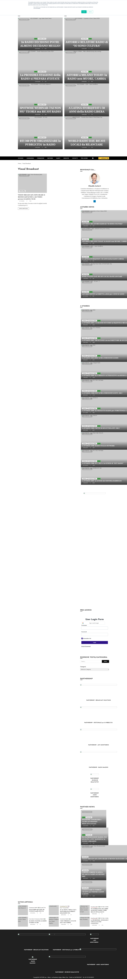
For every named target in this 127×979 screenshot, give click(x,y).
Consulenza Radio (64, 919)
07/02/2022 (85, 325)
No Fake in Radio (104, 906)
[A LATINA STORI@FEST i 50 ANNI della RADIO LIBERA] (86, 99)
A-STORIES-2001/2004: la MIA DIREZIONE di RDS (100, 358)
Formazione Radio (92, 320)
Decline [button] (90, 11)
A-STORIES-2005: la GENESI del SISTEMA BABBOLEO (102, 481)
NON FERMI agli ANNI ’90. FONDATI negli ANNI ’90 (37, 910)
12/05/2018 (85, 483)
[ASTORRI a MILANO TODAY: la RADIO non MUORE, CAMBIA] (86, 66)
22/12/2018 (85, 465)
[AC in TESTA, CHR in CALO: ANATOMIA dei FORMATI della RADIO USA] (54, 910)
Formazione (40, 158)
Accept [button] (84, 11)
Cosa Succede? (94, 906)
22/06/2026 (37, 81)
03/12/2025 (85, 296)
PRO (68, 906)
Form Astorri (31, 919)
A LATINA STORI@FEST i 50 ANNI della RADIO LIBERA (87, 109)
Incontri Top (43, 907)
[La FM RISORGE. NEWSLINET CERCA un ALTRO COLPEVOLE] (85, 922)
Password (84, 631)
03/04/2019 (85, 447)
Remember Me (87, 638)
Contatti (75, 158)
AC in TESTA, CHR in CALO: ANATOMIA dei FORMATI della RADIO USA (68, 911)
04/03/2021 (85, 395)
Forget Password (85, 646)
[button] (97, 158)
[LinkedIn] (94, 201)
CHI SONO (20, 158)
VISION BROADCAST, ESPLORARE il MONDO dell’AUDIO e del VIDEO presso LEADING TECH (31, 197)
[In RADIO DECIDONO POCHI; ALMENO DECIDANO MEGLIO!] (40, 34)
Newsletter (104, 158)
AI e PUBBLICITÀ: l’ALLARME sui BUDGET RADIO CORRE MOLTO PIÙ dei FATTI (99, 910)
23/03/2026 (85, 825)
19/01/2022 (85, 342)
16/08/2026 (94, 925)
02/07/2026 (37, 48)
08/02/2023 (85, 878)
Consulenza (30, 158)
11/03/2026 (84, 147)
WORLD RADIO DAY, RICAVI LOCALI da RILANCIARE (86, 142)
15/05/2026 (37, 147)
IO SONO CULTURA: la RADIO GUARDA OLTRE (38, 921)
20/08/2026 (63, 914)
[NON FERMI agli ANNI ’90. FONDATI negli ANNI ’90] (23, 910)
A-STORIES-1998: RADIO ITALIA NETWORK (98, 446)
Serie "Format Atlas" (64, 907)
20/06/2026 (37, 114)
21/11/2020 (85, 412)
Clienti (58, 158)
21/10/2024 (21, 201)
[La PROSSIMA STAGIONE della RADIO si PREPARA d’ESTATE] (40, 66)
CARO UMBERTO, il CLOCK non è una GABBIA (68, 921)
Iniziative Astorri (42, 38)
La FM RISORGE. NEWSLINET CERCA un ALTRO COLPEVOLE (99, 921)
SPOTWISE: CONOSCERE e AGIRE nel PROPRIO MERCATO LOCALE (91, 822)
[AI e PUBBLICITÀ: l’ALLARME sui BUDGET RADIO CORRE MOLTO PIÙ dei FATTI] (85, 910)
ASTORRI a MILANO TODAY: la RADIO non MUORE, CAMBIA (87, 76)
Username (84, 625)
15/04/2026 (84, 114)
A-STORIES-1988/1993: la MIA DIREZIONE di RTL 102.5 (102, 393)
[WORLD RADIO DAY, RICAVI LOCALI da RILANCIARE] (86, 132)
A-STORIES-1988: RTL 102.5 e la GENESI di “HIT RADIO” (102, 463)
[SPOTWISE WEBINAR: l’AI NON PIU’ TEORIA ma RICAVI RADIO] (40, 99)
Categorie (83, 667)
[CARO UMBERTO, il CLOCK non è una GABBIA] (54, 922)
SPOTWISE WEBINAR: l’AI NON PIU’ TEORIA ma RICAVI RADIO (40, 109)
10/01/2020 (85, 430)
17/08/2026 (63, 924)
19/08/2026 (94, 913)
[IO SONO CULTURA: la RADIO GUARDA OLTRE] (23, 922)
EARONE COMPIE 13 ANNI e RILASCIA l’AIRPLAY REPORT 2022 (93, 874)
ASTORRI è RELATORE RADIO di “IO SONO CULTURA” (86, 43)
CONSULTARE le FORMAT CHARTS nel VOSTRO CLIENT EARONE (93, 892)
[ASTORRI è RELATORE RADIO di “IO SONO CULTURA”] (86, 34)
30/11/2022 (85, 896)
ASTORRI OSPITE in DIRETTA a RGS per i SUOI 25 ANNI (103, 294)
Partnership (22, 191)
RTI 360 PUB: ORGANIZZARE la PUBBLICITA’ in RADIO (40, 142)
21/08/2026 (32, 913)
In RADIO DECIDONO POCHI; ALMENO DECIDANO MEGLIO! (40, 43)
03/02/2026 (85, 843)
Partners (50, 158)
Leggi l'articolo (23, 208)
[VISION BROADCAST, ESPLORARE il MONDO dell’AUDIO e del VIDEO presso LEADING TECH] (32, 183)
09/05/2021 (85, 360)
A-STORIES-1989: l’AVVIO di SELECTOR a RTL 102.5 (101, 428)
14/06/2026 (84, 48)
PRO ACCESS (84, 158)
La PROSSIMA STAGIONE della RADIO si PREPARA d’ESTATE (40, 76)
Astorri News (85, 38)
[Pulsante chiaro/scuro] (93, 158)
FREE (36, 38)
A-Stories (85, 320)
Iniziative (66, 158)
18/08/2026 (32, 924)
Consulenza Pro (63, 906)
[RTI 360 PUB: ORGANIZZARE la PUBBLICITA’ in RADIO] (40, 132)
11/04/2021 (85, 377)
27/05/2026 (84, 81)
